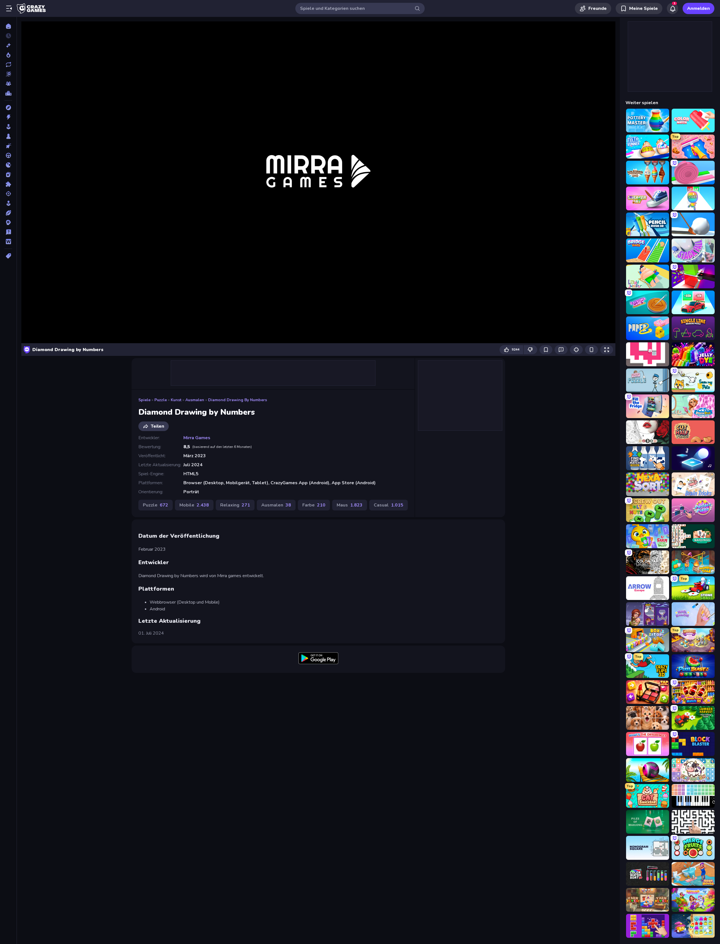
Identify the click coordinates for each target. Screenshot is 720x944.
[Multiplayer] (8, 83)
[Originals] (8, 74)
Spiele (144, 400)
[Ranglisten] (8, 93)
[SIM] (8, 203)
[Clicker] (8, 146)
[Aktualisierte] (8, 64)
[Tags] (8, 256)
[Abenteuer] (8, 107)
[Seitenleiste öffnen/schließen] (9, 8)
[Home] (8, 26)
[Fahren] (8, 155)
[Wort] (8, 241)
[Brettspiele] (8, 136)
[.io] (8, 165)
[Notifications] (672, 8)
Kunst (176, 400)
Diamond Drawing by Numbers (237, 400)
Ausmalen (194, 400)
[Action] (8, 117)
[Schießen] (8, 193)
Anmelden (698, 8)
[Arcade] (8, 126)
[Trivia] (8, 232)
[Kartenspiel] (8, 174)
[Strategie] (8, 222)
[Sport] (8, 213)
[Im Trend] (8, 55)
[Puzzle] (8, 184)
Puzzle (160, 400)
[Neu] (8, 45)
